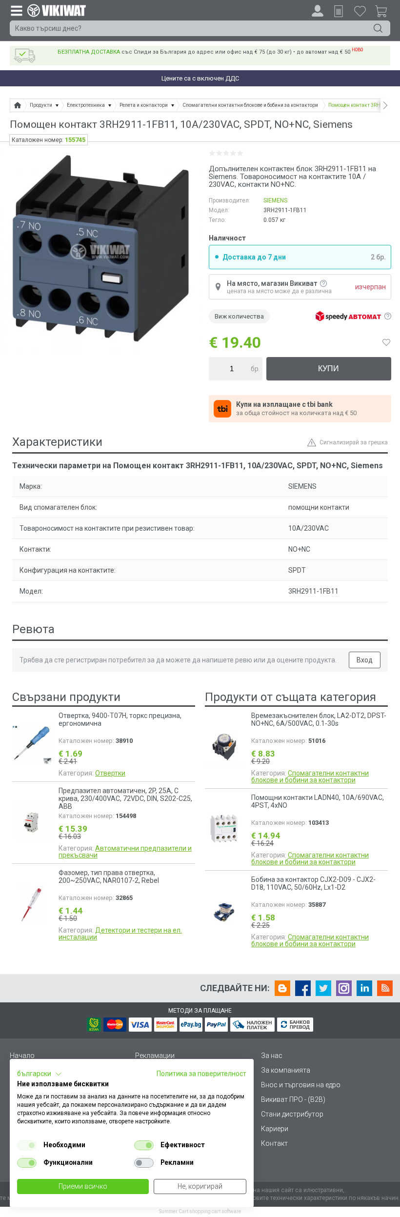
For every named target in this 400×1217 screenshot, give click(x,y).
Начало (22, 1055)
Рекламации (155, 1055)
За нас (271, 1055)
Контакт (274, 1143)
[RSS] (385, 988)
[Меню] (16, 10)
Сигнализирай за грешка (354, 442)
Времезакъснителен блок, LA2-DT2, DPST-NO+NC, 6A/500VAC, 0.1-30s (318, 719)
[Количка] (385, 12)
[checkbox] (27, 1145)
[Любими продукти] (360, 10)
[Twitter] (323, 988)
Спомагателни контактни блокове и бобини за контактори (310, 776)
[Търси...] (378, 28)
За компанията (285, 1070)
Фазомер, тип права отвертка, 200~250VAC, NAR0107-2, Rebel (109, 876)
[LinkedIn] (364, 988)
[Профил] (317, 11)
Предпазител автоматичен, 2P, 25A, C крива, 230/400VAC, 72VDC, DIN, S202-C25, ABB (125, 798)
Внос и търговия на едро (300, 1085)
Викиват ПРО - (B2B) (293, 1099)
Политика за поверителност (201, 1073)
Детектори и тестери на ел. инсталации (120, 933)
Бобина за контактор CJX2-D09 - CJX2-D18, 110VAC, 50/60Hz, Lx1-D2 (313, 883)
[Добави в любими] (386, 342)
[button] (39, 1074)
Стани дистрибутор (292, 1114)
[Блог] (282, 988)
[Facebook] (303, 988)
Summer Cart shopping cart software (200, 1211)
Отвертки (110, 773)
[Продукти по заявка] (338, 11)
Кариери (274, 1129)
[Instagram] (344, 988)
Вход (365, 660)
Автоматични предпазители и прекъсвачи (125, 851)
